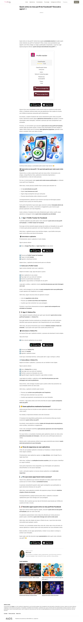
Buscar (76, 2)
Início (26, 2)
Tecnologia (46, 2)
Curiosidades (39, 2)
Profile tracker (41, 55)
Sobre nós (18, 613)
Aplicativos (32, 2)
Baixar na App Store (42, 94)
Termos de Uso (11, 613)
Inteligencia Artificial (56, 2)
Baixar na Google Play (42, 88)
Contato (5, 613)
